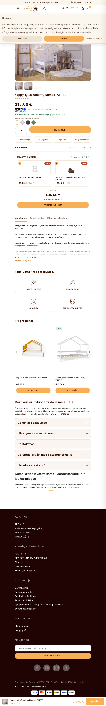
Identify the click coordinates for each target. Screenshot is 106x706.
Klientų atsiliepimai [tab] (57, 218)
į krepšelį (60, 129)
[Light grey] (22, 122)
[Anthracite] (28, 122)
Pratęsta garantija (24, 592)
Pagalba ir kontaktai (82, 2)
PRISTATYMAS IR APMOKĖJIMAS (31, 558)
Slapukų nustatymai (25, 570)
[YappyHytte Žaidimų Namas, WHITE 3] (38, 86)
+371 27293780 (62, 414)
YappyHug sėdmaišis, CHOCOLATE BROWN (70, 178)
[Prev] (16, 351)
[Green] (33, 122)
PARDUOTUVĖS (23, 532)
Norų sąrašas (21, 630)
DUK (17, 562)
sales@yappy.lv (26, 414)
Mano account (22, 625)
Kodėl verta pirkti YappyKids (28, 528)
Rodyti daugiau (22, 260)
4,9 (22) (23, 98)
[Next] (89, 351)
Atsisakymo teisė (23, 566)
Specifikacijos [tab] (37, 218)
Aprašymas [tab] (21, 218)
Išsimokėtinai (21, 587)
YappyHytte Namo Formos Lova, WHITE (70, 378)
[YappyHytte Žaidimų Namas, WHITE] (53, 50)
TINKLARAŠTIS (22, 536)
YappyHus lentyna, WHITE (30, 177)
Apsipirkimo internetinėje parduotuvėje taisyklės (39, 604)
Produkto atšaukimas (25, 596)
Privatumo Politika (24, 600)
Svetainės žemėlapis (25, 608)
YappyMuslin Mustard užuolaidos (31, 377)
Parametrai (51, 147)
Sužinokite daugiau (94, 38)
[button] (18, 8)
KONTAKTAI (20, 553)
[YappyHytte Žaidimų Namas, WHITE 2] (28, 86)
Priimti (64, 38)
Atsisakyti (22, 38)
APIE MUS (19, 524)
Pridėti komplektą (53, 205)
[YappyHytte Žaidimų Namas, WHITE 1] (19, 86)
